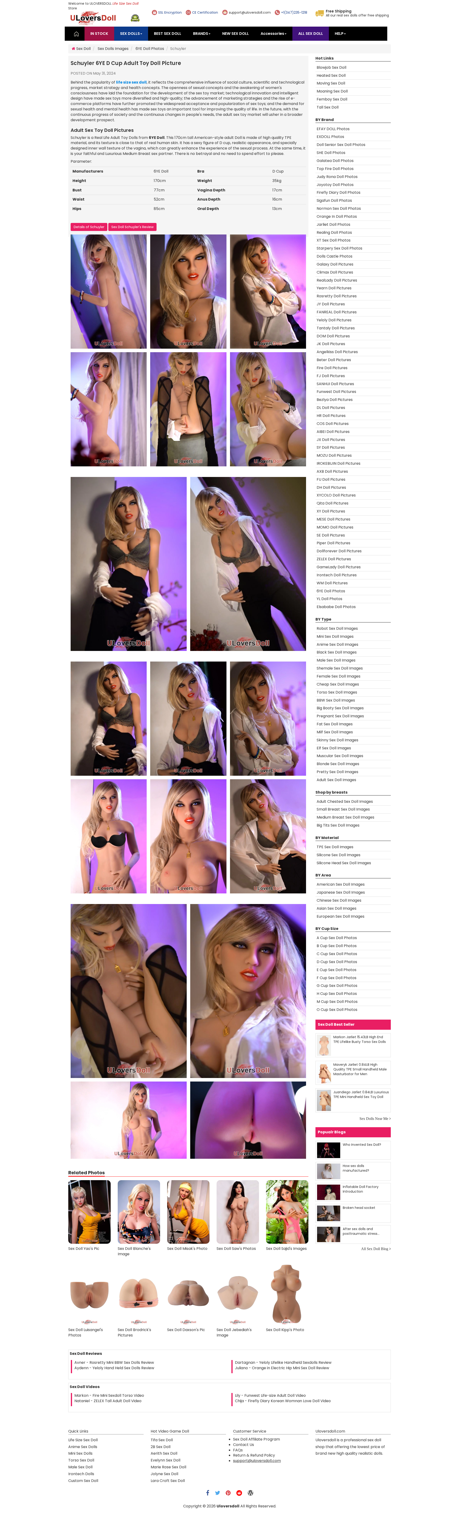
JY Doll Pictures (331, 304)
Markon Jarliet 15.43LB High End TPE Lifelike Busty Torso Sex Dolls (359, 1039)
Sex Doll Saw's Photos (236, 1248)
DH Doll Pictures (331, 487)
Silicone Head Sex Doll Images (344, 863)
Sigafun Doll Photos (334, 200)
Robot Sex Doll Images (337, 628)
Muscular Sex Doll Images (340, 756)
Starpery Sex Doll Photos (339, 248)
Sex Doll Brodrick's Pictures (134, 1332)
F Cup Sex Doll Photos (336, 978)
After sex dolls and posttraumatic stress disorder (360, 1231)
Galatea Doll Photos (335, 160)
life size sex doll (131, 82)
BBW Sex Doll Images (336, 700)
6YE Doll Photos (150, 48)
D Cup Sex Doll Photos (337, 962)
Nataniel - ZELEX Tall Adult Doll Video (107, 1401)
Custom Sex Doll (83, 1480)
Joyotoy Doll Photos (335, 184)
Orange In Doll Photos (337, 216)
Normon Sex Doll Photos (339, 208)
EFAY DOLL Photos (333, 129)
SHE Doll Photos (331, 152)
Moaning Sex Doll (332, 91)
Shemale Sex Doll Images (340, 668)
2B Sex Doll (160, 1446)
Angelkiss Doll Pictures (337, 352)
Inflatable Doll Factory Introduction (361, 1189)
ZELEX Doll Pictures (334, 559)
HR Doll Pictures (331, 415)
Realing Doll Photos (334, 232)
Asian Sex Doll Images (336, 908)
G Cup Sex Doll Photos (337, 985)
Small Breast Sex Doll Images (343, 809)
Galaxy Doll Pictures (335, 264)
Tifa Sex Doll (162, 1440)
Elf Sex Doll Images (334, 748)
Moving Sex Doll (331, 83)
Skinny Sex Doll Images (337, 740)
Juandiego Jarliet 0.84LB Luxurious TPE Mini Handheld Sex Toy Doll (361, 1094)
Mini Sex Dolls (80, 1453)
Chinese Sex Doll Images (339, 900)
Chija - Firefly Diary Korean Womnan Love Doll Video (283, 1401)
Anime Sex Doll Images (337, 644)
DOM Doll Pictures (333, 336)
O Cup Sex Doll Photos (337, 1009)
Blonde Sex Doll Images (338, 764)
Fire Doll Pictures (332, 368)
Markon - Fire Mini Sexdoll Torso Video (109, 1395)
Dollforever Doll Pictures (339, 551)
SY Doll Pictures (331, 447)
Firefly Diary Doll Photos (338, 192)
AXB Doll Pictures (332, 471)
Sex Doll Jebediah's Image (234, 1332)
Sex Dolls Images (113, 48)
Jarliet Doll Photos (333, 224)
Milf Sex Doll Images (335, 732)
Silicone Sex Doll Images (338, 855)
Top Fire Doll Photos (335, 168)
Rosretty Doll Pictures (337, 296)
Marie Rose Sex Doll (168, 1467)
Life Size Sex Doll (125, 3)
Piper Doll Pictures (333, 543)
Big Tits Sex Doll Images (338, 825)
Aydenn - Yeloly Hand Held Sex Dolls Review (114, 1368)
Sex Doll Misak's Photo (187, 1248)
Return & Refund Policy (254, 1455)
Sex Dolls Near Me (373, 1118)
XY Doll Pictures (331, 511)
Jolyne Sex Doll (164, 1474)
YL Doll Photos (329, 599)
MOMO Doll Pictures (335, 527)
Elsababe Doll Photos (336, 607)
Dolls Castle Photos (334, 256)
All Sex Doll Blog (374, 1249)
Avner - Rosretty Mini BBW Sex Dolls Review (114, 1362)
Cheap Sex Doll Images (338, 684)
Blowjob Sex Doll (331, 67)
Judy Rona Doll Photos (337, 176)
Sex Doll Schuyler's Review (132, 227)
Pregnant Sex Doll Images (340, 716)
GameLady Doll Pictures (339, 567)
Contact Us (243, 1444)
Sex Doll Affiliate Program (256, 1439)
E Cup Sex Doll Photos (336, 970)
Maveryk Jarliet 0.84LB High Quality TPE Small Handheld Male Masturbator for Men (360, 1069)
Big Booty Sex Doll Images (340, 708)
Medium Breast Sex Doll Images (345, 817)
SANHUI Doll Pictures (335, 384)
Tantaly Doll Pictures (336, 328)
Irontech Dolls (81, 1474)
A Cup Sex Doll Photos (337, 938)
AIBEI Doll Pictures (333, 431)
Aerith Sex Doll (164, 1453)
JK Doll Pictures (331, 344)
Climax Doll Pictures (335, 272)
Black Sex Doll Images (337, 652)
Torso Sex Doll (81, 1460)
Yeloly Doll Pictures (334, 320)
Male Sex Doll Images (336, 660)
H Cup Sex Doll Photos (337, 993)
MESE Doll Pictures (333, 519)
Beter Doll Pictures (334, 360)
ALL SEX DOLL (310, 33)
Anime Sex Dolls (82, 1446)
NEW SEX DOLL (235, 33)
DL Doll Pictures (331, 407)
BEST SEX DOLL (167, 33)
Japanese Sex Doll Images (341, 892)
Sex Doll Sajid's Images (286, 1248)
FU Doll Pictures (331, 479)
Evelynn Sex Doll (165, 1460)
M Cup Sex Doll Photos (337, 1001)
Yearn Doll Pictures (334, 288)
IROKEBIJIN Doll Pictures (338, 463)
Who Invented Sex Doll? (362, 1144)
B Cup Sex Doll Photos (337, 946)
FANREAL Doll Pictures (337, 312)
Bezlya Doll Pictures (335, 399)
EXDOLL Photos (330, 136)
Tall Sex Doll (328, 107)
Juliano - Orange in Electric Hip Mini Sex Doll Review (282, 1368)
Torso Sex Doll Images (337, 692)
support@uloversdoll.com (250, 12)
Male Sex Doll (80, 1467)
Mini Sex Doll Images (335, 636)
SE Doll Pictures (331, 535)
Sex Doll (83, 48)
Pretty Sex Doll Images (337, 772)
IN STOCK (99, 33)
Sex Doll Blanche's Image (134, 1251)
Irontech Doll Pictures (337, 575)
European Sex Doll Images (340, 916)
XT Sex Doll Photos (334, 240)
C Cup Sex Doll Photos (337, 954)
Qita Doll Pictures (332, 503)
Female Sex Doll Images (338, 676)
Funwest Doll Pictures (336, 391)
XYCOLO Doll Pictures (336, 495)
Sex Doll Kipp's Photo (285, 1329)
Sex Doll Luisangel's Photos (85, 1332)
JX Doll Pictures (331, 439)
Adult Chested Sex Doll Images (345, 801)
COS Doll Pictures (333, 423)
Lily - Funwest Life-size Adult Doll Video (270, 1395)
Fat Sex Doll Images (335, 724)
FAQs (238, 1450)
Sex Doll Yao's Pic (83, 1248)
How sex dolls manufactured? (356, 1168)
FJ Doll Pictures (331, 376)
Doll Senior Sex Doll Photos (341, 144)
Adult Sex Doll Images (336, 780)
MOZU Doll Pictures (334, 455)
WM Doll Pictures (332, 583)
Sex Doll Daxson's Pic (186, 1329)
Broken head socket (359, 1207)
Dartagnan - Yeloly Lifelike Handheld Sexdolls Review (283, 1362)
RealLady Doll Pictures (337, 280)
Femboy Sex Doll (332, 99)
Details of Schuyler (89, 227)
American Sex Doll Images (341, 884)
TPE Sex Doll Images (335, 847)
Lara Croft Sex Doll (168, 1480)
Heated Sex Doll (331, 75)
